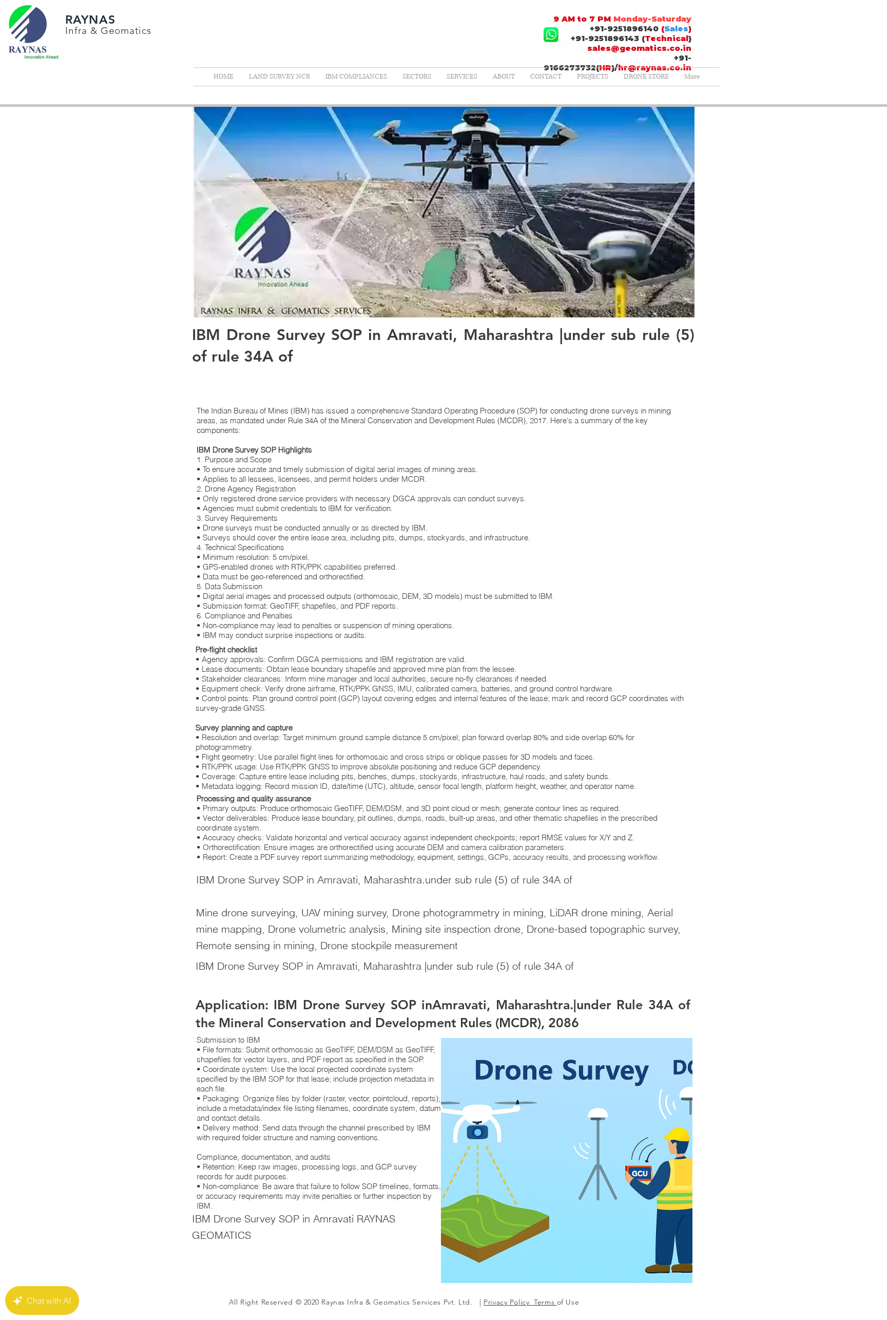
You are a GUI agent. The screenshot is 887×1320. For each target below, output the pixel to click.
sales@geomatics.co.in (639, 48)
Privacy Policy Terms (520, 1302)
